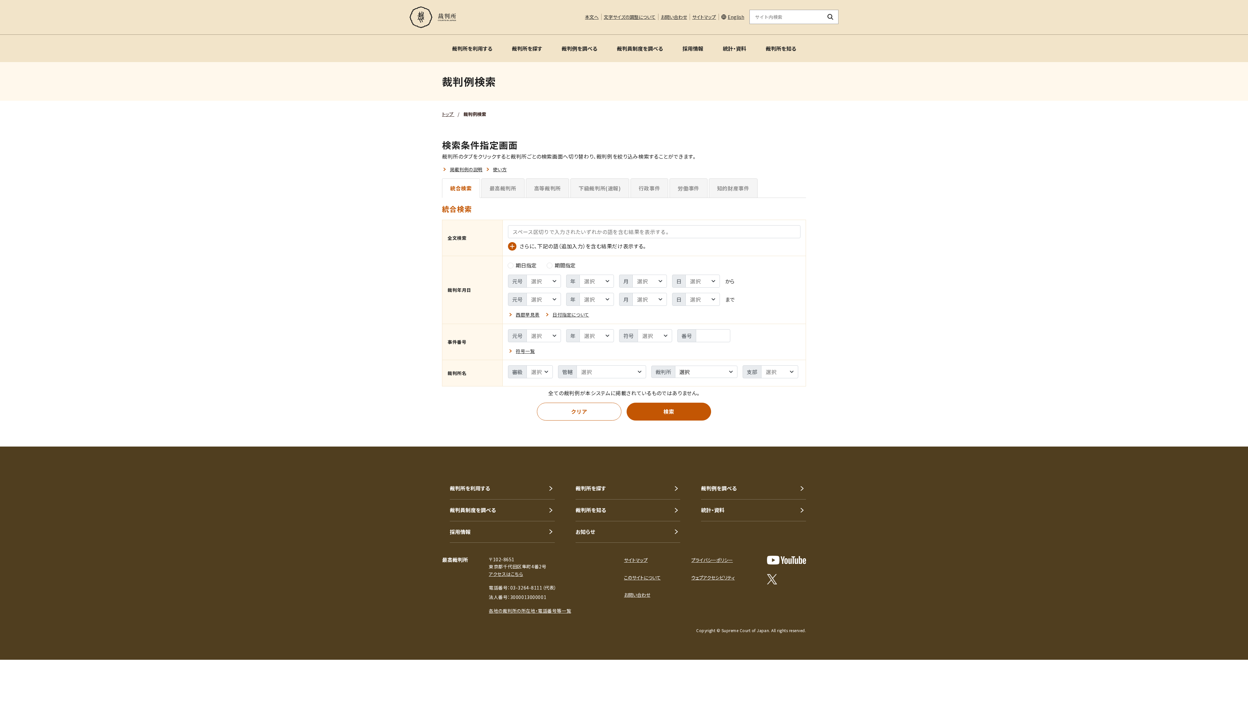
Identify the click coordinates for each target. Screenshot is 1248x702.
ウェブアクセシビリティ (713, 577)
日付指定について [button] (570, 314)
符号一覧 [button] (525, 351)
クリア (579, 411)
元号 (517, 281)
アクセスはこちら (506, 574)
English (736, 17)
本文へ (592, 17)
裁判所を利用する (472, 48)
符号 (628, 336)
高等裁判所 (547, 188)
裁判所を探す (527, 48)
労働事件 (688, 188)
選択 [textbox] (684, 372)
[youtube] (786, 560)
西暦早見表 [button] (528, 314)
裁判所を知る (781, 48)
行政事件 (649, 188)
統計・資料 (734, 48)
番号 (687, 336)
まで (730, 299)
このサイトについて (642, 577)
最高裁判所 (502, 188)
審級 (517, 372)
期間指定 (565, 265)
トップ (448, 114)
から (729, 281)
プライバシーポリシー (712, 560)
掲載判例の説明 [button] (466, 169)
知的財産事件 (733, 188)
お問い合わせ (674, 17)
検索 (668, 411)
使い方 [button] (500, 169)
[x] (772, 579)
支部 (752, 372)
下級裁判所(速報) (599, 188)
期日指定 (526, 265)
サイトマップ (704, 17)
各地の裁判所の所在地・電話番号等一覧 (530, 610)
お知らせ (585, 532)
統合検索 (461, 188)
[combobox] (706, 372)
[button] (1224, 678)
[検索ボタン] (830, 17)
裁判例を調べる (579, 48)
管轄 (567, 372)
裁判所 (663, 372)
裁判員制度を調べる (640, 48)
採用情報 (692, 48)
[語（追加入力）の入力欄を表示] (512, 246)
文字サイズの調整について (630, 17)
